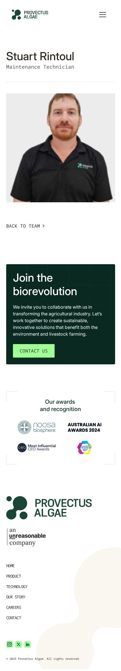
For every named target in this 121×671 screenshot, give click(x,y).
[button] (102, 14)
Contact (13, 617)
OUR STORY (15, 597)
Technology (17, 586)
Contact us (34, 351)
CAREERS (13, 607)
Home (10, 565)
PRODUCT (13, 576)
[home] (32, 15)
